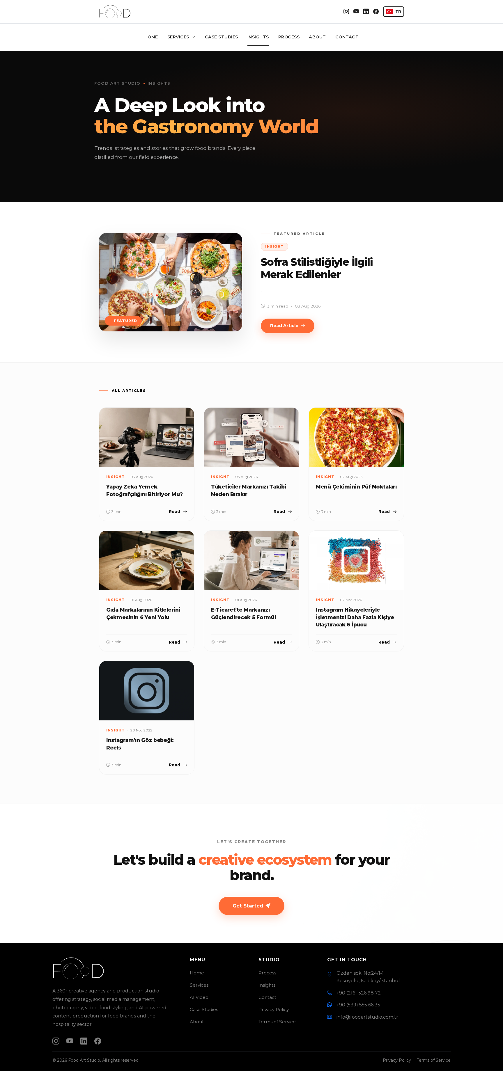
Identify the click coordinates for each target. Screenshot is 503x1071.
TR (398, 11)
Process (289, 37)
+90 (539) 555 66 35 (358, 1005)
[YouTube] (356, 11)
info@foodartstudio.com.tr (367, 1017)
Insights (258, 37)
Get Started (248, 906)
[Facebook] (376, 11)
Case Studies (221, 37)
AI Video (199, 997)
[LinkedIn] (366, 11)
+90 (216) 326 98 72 (358, 993)
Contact (347, 37)
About (317, 37)
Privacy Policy (273, 1009)
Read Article (284, 325)
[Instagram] (346, 11)
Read (174, 511)
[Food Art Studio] (115, 12)
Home (151, 37)
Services (179, 37)
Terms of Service (277, 1021)
